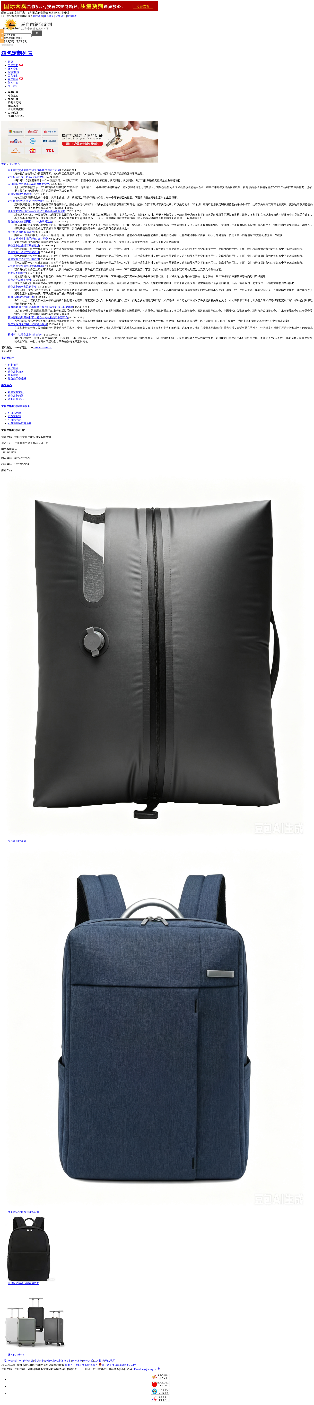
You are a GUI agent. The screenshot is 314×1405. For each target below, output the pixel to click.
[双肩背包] (79, 161)
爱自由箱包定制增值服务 (15, 406)
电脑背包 (13, 65)
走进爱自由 (7, 358)
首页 (10, 61)
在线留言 (38, 16)
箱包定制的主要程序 (19, 194)
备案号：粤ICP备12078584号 (81, 1365)
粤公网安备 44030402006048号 (119, 1365)
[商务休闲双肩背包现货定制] (154, 1209)
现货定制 (39, 1360)
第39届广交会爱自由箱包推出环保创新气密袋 (34, 170)
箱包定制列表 (17, 53)
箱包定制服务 (16, 371)
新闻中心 (13, 82)
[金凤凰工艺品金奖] (160, 1386)
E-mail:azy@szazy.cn (144, 1369)
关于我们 (13, 86)
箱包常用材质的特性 (19, 279)
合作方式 (88, 1360)
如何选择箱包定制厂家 (21, 297)
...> (49, 347)
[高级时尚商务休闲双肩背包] (28, 1281)
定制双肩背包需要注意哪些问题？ (27, 266)
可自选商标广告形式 (19, 423)
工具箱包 (13, 75)
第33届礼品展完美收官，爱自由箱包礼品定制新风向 (38, 317)
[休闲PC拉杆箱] (34, 1352)
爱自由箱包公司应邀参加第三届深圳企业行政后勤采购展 (40, 307)
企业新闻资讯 (16, 399)
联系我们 (49, 16)
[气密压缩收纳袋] (154, 838)
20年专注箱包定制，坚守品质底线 (27, 324)
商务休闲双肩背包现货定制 (23, 1212)
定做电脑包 (51, 1360)
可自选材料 (14, 416)
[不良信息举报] (160, 1400)
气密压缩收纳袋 (17, 841)
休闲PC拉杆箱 (16, 1354)
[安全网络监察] (160, 1393)
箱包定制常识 (16, 392)
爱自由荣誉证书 (17, 378)
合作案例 (13, 368)
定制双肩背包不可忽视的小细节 (26, 201)
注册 (63, 16)
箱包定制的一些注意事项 (22, 286)
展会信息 (13, 375)
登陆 (58, 16)
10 (46, 347)
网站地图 (72, 16)
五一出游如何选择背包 (21, 231)
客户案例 (13, 79)
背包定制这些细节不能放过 (23, 245)
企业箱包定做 (25, 1360)
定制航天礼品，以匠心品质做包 (26, 177)
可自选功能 (14, 419)
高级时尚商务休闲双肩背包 (23, 1283)
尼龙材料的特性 (17, 273)
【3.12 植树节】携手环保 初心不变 (28, 238)
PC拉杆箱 (13, 72)
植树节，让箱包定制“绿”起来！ (26, 334)
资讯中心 (14, 164)
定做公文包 (64, 1360)
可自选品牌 (14, 413)
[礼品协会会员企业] (160, 1379)
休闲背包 (13, 68)
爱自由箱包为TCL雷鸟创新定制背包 (29, 183)
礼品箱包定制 (9, 1360)
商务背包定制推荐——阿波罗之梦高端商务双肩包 (36, 211)
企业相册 (13, 364)
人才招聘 (99, 1360)
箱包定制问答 (16, 395)
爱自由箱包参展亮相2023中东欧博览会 (30, 221)
